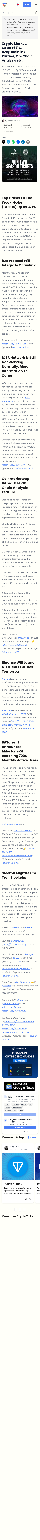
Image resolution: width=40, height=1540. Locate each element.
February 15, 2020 (20, 347)
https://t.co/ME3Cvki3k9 (14, 464)
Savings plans (17, 1107)
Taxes (21, 1110)
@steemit (6, 985)
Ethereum (15, 1104)
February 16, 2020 (10, 652)
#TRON (15, 927)
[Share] (30, 1199)
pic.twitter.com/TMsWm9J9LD (17, 855)
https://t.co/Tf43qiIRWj (15, 1021)
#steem (30, 1021)
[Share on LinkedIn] (23, 142)
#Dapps (29, 954)
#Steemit (29, 927)
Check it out (24, 637)
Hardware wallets (10, 1110)
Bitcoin (7, 1104)
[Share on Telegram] (8, 142)
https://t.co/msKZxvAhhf (14, 1028)
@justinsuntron (22, 982)
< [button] (15, 1209)
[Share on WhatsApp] (13, 142)
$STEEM (16, 957)
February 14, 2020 (24, 468)
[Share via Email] (28, 142)
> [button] (24, 1209)
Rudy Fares (15, 1146)
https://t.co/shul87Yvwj (14, 944)
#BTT (33, 848)
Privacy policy (24, 1131)
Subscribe (19, 1128)
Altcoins (24, 1104)
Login (26, 4)
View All (33, 1137)
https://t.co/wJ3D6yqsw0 (14, 645)
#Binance (7, 710)
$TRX (4, 852)
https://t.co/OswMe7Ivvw (14, 343)
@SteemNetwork (10, 1003)
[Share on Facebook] (18, 142)
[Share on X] (3, 142)
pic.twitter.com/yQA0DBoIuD (16, 968)
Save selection (20, 1114)
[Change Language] (18, 4)
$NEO (23, 714)
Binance (6, 679)
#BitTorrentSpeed (23, 830)
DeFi (30, 1104)
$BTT (9, 852)
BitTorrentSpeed (12, 824)
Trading (7, 1107)
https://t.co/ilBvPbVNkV (22, 721)
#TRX (28, 848)
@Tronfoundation (11, 1007)
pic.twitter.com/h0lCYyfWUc (16, 724)
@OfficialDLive (17, 940)
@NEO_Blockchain (11, 714)
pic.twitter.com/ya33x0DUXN (16, 1032)
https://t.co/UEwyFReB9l (14, 1010)
